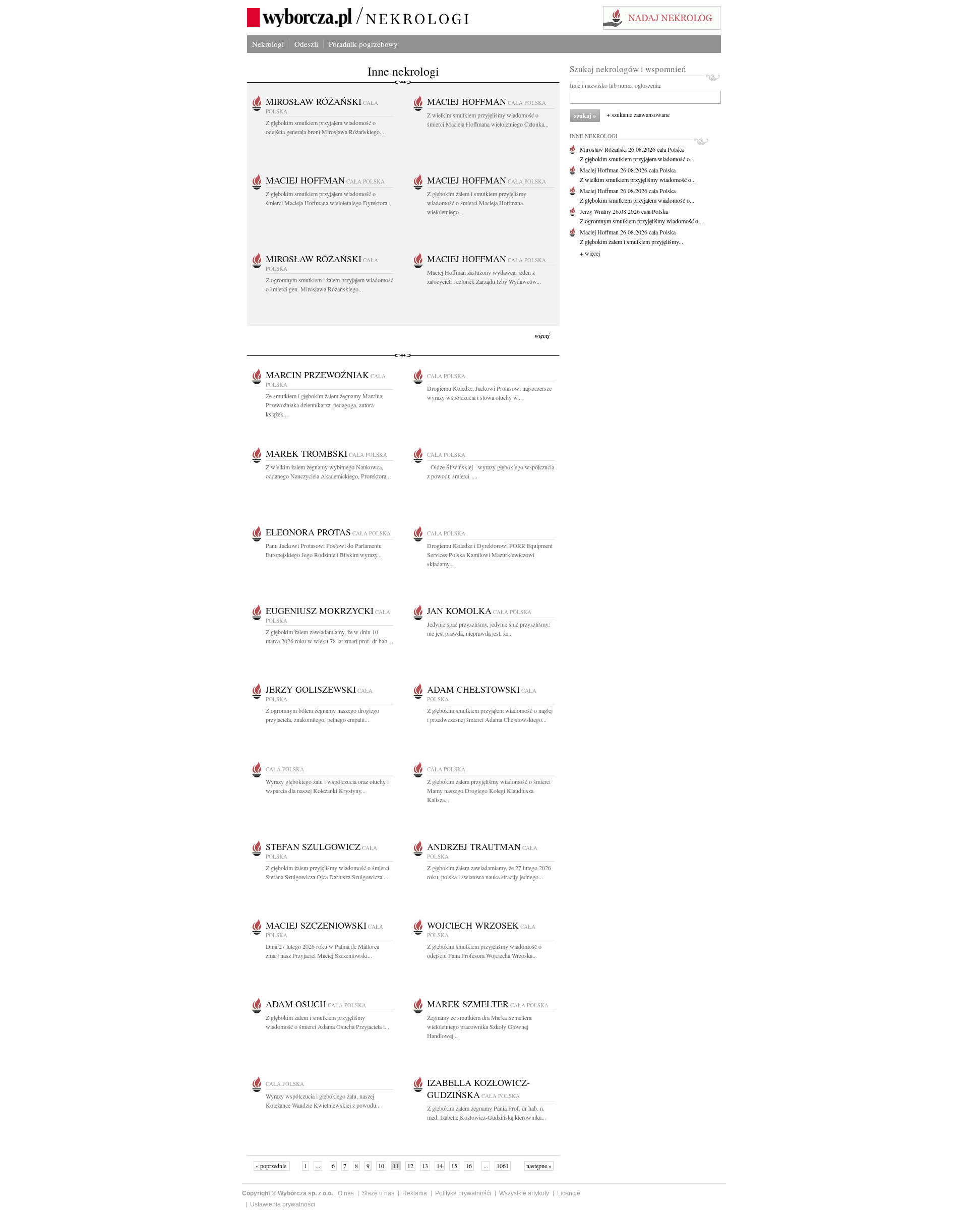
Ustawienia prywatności (282, 1204)
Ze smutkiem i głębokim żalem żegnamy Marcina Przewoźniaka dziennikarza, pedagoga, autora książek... (324, 405)
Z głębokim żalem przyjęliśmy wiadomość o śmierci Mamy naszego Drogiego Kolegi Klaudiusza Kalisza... (489, 790)
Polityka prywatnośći (463, 1193)
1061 (503, 1166)
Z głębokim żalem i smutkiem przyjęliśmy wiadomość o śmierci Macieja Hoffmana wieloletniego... (476, 203)
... (318, 1166)
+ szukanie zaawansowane (638, 114)
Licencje (568, 1193)
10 (381, 1166)
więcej (542, 335)
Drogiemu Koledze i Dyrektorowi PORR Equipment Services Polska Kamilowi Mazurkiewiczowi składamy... (490, 554)
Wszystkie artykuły (524, 1193)
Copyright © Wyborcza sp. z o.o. (287, 1193)
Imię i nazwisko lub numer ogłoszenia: (615, 85)
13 (425, 1166)
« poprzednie (272, 1166)
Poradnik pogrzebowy (363, 44)
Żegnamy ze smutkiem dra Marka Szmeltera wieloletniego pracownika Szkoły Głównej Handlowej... (479, 1026)
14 (440, 1166)
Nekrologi (268, 44)
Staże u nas (378, 1193)
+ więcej (590, 253)
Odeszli (306, 44)
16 (469, 1166)
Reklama (414, 1193)
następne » (539, 1166)
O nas (346, 1193)
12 (410, 1166)
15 (454, 1166)
